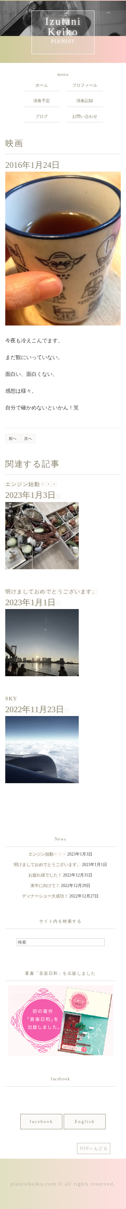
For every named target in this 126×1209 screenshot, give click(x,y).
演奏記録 (84, 100)
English (85, 1121)
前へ (12, 438)
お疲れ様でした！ (45, 875)
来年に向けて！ (45, 885)
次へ (28, 438)
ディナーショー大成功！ (45, 896)
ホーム (41, 85)
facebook (41, 1121)
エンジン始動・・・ (31, 484)
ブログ (41, 116)
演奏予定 (41, 100)
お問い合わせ (84, 116)
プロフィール (84, 85)
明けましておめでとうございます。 (51, 591)
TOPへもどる (93, 1148)
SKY (11, 698)
